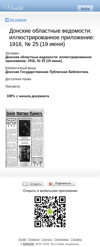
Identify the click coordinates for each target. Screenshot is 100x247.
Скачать (47, 239)
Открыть (35, 184)
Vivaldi (22, 239)
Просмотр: (13, 86)
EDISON (28, 243)
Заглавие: (12, 53)
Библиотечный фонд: (20, 68)
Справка (76, 239)
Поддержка (61, 239)
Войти (85, 8)
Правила (33, 239)
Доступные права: (18, 79)
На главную (18, 20)
